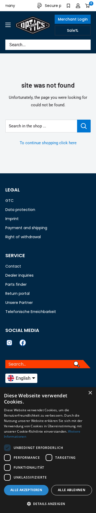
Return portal (17, 293)
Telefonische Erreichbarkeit (30, 311)
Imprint (12, 218)
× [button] (90, 393)
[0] (88, 5)
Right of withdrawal (23, 237)
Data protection (20, 209)
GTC (9, 200)
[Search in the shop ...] (84, 126)
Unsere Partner (19, 302)
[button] (48, 504)
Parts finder (16, 284)
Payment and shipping (26, 227)
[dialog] (48, 450)
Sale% (72, 30)
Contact (13, 266)
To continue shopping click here (48, 142)
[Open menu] (8, 25)
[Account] (78, 5)
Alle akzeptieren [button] (26, 490)
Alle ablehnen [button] (71, 490)
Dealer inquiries (19, 275)
